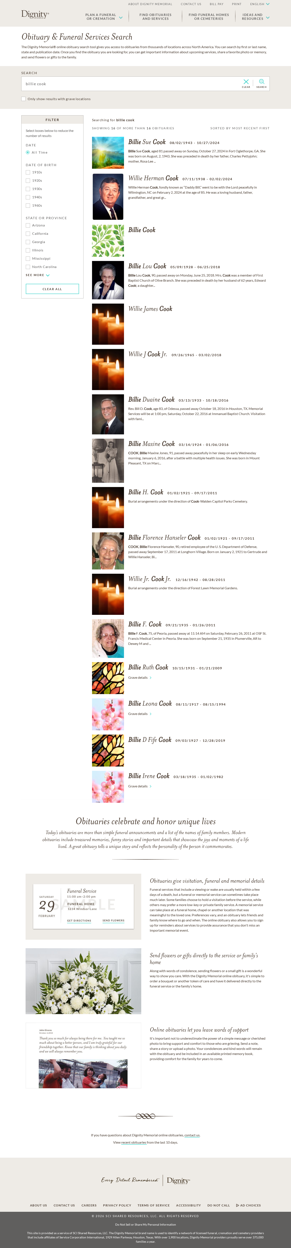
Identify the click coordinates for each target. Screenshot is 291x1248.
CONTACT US (191, 4)
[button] (104, 16)
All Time (40, 152)
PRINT (237, 4)
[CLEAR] (246, 82)
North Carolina (44, 267)
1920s (37, 180)
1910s (37, 172)
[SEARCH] (261, 81)
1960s (37, 205)
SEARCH (29, 73)
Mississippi (41, 258)
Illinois (37, 250)
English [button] (257, 4)
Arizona (38, 225)
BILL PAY (216, 4)
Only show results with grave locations (59, 99)
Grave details (138, 677)
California (40, 233)
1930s (37, 189)
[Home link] (35, 14)
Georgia (38, 242)
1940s (37, 197)
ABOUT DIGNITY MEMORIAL (150, 4)
